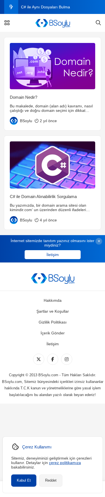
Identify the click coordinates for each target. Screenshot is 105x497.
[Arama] (98, 22)
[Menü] (7, 23)
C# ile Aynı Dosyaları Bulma (45, 7)
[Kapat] (98, 241)
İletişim (52, 254)
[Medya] (38, 359)
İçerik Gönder (53, 333)
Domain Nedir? (23, 97)
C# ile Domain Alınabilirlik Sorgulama (43, 196)
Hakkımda (53, 300)
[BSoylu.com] (52, 22)
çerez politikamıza (65, 462)
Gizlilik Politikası (53, 322)
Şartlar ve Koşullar (52, 311)
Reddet (50, 480)
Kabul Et (24, 480)
